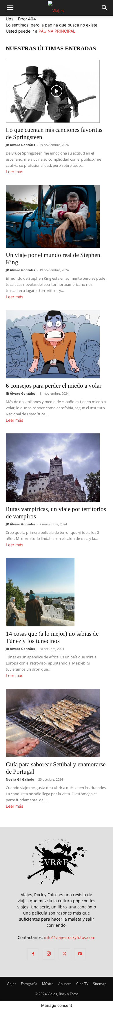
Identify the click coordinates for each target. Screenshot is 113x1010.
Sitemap (99, 983)
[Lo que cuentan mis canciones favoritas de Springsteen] (56, 91)
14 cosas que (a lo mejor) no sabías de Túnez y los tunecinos (52, 637)
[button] (105, 8)
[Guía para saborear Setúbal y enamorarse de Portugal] (56, 723)
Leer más (14, 171)
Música (48, 983)
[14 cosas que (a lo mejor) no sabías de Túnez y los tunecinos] (56, 592)
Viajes (11, 983)
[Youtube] (80, 954)
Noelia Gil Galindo (20, 779)
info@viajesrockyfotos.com (69, 937)
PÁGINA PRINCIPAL (57, 31)
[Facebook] (33, 954)
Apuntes (65, 983)
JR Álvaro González (20, 145)
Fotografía (29, 983)
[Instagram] (48, 954)
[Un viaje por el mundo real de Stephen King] (56, 216)
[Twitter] (64, 954)
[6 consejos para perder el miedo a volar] (56, 344)
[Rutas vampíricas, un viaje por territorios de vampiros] (56, 467)
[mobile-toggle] (10, 8)
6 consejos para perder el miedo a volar (53, 385)
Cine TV (82, 983)
